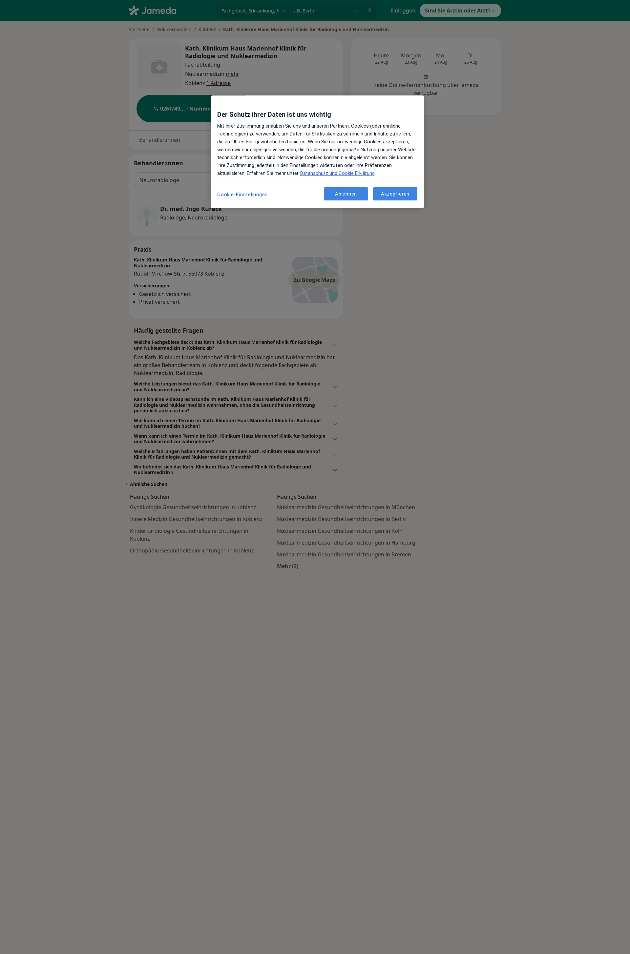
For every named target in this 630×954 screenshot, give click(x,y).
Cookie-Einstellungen (242, 194)
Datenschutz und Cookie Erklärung (337, 173)
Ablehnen (346, 194)
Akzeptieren (395, 194)
